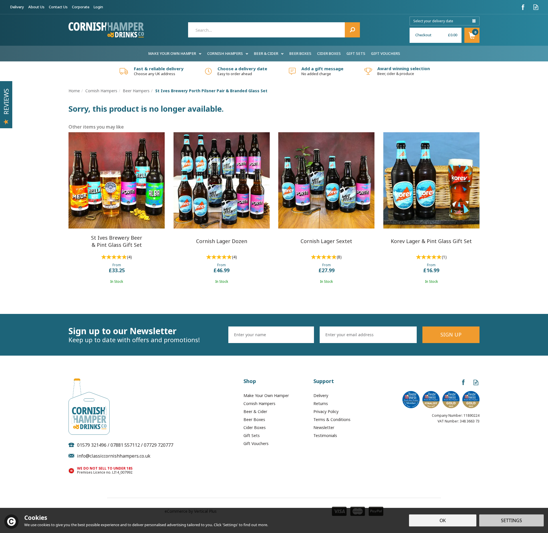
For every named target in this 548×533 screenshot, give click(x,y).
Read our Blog (535, 7)
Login (98, 6)
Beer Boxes (254, 419)
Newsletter (323, 427)
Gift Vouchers (256, 443)
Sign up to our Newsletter (134, 335)
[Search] (352, 29)
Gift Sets (251, 435)
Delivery (320, 395)
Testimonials (325, 435)
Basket (472, 35)
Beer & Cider (255, 411)
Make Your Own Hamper (266, 395)
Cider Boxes (254, 427)
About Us (36, 6)
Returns (320, 403)
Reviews (6, 102)
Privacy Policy (326, 411)
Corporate (80, 6)
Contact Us (58, 6)
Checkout (423, 34)
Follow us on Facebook (523, 7)
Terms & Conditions (331, 419)
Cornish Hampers (259, 403)
